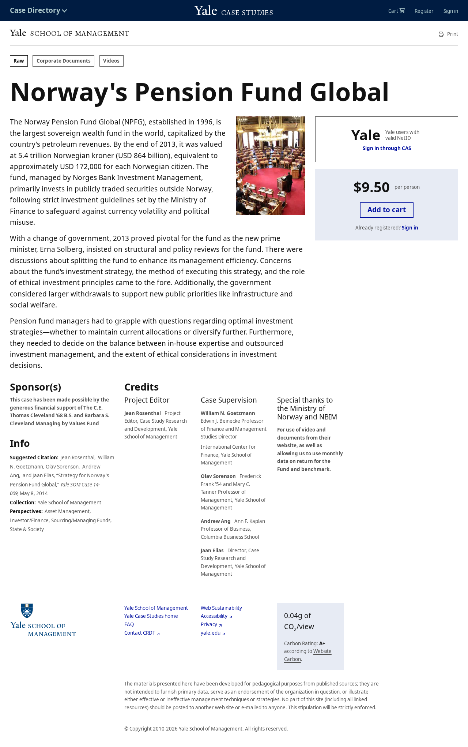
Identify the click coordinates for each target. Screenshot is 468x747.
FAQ (129, 624)
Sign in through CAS (387, 148)
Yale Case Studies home (151, 616)
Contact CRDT (139, 633)
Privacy (209, 624)
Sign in (451, 11)
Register (424, 11)
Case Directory (35, 10)
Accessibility (214, 616)
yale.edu (210, 633)
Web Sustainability (221, 608)
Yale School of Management (156, 608)
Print (452, 34)
